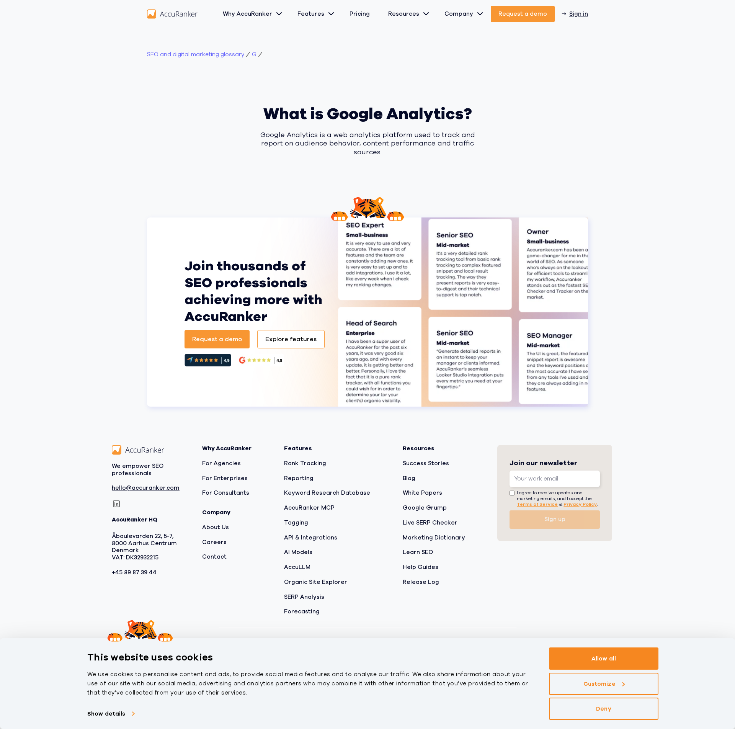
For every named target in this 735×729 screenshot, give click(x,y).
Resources (403, 14)
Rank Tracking (305, 463)
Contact (214, 557)
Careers (214, 542)
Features (310, 14)
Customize (599, 684)
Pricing (360, 14)
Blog (409, 478)
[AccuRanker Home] (172, 14)
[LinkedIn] (116, 503)
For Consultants (225, 493)
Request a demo (522, 14)
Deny (603, 709)
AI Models (298, 552)
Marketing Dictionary (434, 537)
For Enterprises (225, 478)
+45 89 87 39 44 (134, 572)
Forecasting (302, 611)
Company (458, 14)
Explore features (291, 339)
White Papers (422, 493)
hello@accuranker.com (146, 488)
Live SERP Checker (430, 522)
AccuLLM (297, 567)
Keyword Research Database (327, 493)
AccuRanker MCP (309, 508)
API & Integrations (310, 537)
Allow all (603, 658)
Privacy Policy (580, 504)
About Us (215, 527)
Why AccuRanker (247, 14)
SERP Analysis (304, 597)
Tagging (296, 522)
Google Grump (425, 508)
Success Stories (426, 463)
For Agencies (221, 463)
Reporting (299, 478)
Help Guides (420, 567)
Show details (106, 714)
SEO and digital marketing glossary (195, 54)
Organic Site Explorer (315, 582)
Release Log (421, 582)
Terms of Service (537, 504)
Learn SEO (418, 552)
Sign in (578, 14)
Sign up (554, 519)
